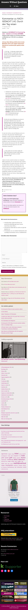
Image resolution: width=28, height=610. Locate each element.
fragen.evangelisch (5, 377)
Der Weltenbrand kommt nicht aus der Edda (10, 444)
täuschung (5, 467)
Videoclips (6, 519)
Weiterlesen (4, 361)
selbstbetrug (16, 465)
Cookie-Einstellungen (14, 607)
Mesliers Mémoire (5, 407)
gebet (2, 457)
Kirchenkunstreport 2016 (6, 399)
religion (3, 465)
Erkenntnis (3, 375)
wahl (15, 467)
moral (6, 463)
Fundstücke (3, 381)
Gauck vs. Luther (4, 385)
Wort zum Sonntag (5, 418)
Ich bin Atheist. (4, 311)
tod (1, 467)
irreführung (10, 459)
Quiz (2, 410)
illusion (23, 457)
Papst (9, 463)
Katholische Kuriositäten (6, 395)
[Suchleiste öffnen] (10, 6)
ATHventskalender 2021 (6, 367)
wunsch (24, 467)
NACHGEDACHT (9, 12)
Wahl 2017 (3, 416)
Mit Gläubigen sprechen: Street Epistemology (13, 359)
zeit (4, 191)
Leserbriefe (3, 401)
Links (5, 517)
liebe (16, 461)
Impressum (13, 606)
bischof (20, 453)
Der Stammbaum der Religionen (8, 320)
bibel (17, 453)
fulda (23, 455)
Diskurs (2, 371)
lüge (22, 461)
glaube (7, 457)
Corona (9, 455)
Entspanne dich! (8, 520)
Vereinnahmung (10, 467)
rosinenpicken (9, 465)
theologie (24, 465)
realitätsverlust (19, 463)
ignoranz (18, 457)
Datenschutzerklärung (21, 606)
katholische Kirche (4, 461)
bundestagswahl (4, 455)
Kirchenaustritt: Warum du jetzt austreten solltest (11, 309)
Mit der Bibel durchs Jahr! (13, 281)
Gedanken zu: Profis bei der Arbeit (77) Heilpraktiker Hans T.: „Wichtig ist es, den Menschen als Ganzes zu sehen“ (13, 293)
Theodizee (20, 465)
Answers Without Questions (14, 2)
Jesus (16, 459)
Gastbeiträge (4, 383)
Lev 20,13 (8, 98)
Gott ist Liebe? (4, 391)
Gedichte (3, 387)
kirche (12, 461)
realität (11, 463)
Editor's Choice (4, 373)
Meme (2, 405)
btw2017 (24, 453)
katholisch (21, 459)
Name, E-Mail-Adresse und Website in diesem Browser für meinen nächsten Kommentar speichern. (14, 266)
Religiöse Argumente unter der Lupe (9, 412)
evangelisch (16, 455)
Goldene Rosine (4, 389)
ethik (12, 455)
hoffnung (14, 457)
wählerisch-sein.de (4, 469)
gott (10, 457)
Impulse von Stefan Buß (6, 393)
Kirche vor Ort (4, 397)
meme (2, 463)
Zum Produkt (14, 500)
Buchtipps (3, 369)
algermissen (4, 454)
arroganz (9, 453)
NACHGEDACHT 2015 (17, 12)
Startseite (4, 12)
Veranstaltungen (4, 414)
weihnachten (19, 467)
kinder (9, 461)
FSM (2, 379)
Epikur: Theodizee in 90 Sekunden (8, 314)
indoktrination (3, 459)
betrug (13, 453)
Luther (2, 403)
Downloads (6, 516)
